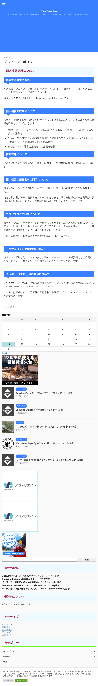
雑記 (5, 661)
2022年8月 (7, 632)
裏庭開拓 (7, 656)
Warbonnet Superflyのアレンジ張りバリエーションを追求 (44, 443)
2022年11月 (7, 624)
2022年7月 (6, 635)
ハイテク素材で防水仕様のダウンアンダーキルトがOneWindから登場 (49, 460)
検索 (87, 559)
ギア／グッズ (8, 651)
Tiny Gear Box (49, 11)
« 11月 (4, 352)
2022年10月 (7, 627)
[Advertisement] (49, 35)
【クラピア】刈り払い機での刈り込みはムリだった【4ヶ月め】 (46, 426)
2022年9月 (7, 629)
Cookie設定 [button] (8, 680)
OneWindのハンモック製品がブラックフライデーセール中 (44, 393)
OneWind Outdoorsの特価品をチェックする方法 (39, 410)
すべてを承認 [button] (21, 680)
